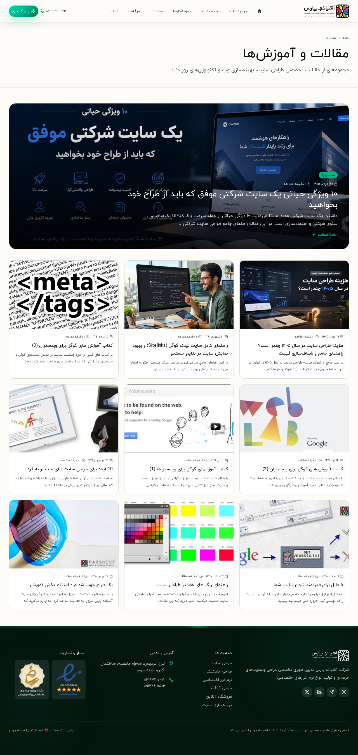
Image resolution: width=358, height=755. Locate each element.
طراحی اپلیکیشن (218, 671)
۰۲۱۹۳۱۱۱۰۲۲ (56, 11)
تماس (113, 11)
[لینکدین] (319, 692)
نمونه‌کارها (182, 11)
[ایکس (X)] (307, 692)
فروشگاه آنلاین (219, 696)
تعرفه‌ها (135, 11)
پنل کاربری (20, 11)
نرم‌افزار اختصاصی (217, 679)
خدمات (212, 11)
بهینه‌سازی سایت (217, 704)
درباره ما (240, 11)
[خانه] (260, 11)
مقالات (157, 11)
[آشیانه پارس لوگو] (326, 11)
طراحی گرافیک (220, 688)
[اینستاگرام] (344, 692)
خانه (346, 38)
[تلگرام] (332, 692)
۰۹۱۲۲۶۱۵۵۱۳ (155, 686)
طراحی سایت (221, 662)
